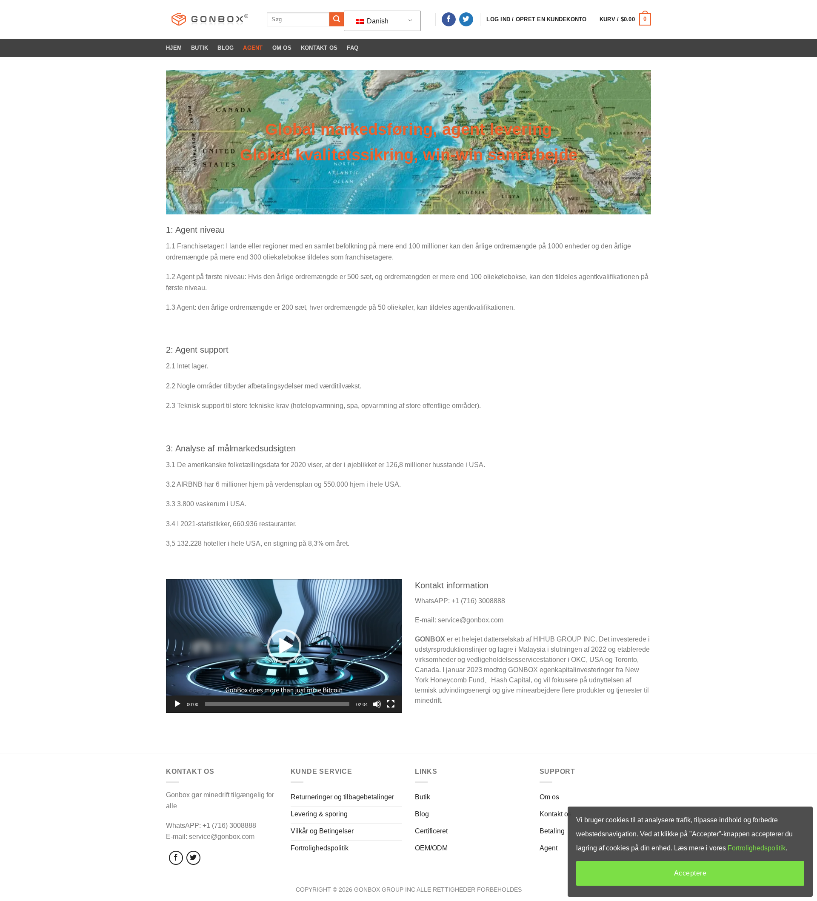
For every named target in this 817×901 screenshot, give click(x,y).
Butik (199, 48)
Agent (253, 48)
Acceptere (690, 873)
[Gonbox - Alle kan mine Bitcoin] (210, 20)
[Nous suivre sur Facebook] (176, 858)
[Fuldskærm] (390, 704)
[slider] (277, 704)
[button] (284, 646)
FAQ (352, 48)
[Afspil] (177, 704)
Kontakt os (319, 48)
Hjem (174, 48)
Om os (281, 48)
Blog (225, 48)
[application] (284, 645)
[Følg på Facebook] (449, 19)
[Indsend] (336, 19)
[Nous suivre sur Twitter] (193, 858)
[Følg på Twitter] (466, 19)
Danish (377, 21)
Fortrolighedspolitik (757, 848)
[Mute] (377, 704)
